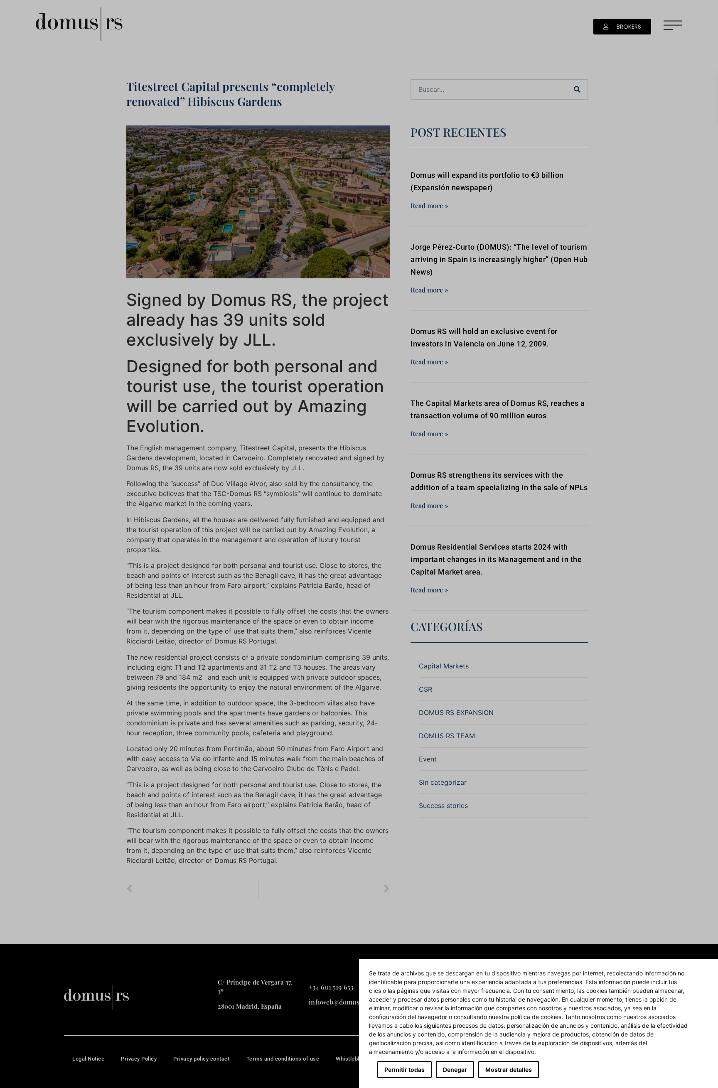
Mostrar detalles (508, 1069)
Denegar (455, 1069)
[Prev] (192, 889)
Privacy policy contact (201, 1059)
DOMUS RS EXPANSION (456, 712)
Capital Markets (444, 666)
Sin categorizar (443, 782)
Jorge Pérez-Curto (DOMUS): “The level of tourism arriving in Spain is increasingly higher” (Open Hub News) (499, 259)
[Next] (324, 889)
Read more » (429, 205)
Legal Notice (88, 1059)
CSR (425, 689)
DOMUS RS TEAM (447, 736)
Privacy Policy (139, 1059)
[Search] (577, 89)
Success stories (443, 805)
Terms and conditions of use (283, 1059)
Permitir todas (404, 1069)
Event (428, 759)
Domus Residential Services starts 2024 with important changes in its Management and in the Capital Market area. (496, 559)
